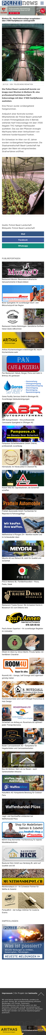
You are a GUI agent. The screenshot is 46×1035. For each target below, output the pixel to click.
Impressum (7, 993)
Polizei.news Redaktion (23, 84)
